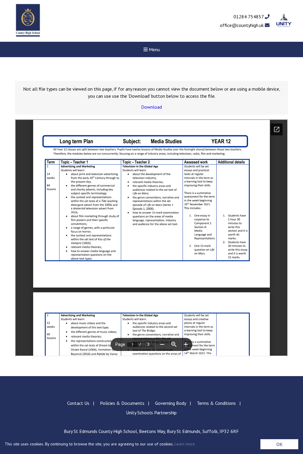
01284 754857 (249, 16)
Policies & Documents (122, 403)
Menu (154, 49)
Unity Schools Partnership (151, 413)
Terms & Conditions (216, 403)
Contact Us (78, 403)
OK (279, 444)
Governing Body (170, 403)
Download (151, 107)
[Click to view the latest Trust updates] (284, 21)
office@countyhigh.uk (242, 25)
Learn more (185, 444)
